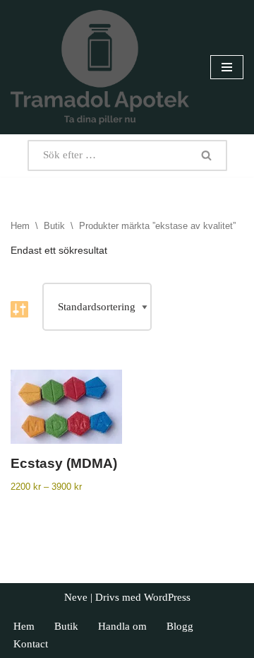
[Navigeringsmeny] (226, 67)
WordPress (167, 597)
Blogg (180, 626)
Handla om (122, 626)
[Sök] (206, 155)
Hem (20, 226)
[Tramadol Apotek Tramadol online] (100, 67)
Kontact (30, 644)
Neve (75, 597)
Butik (54, 226)
